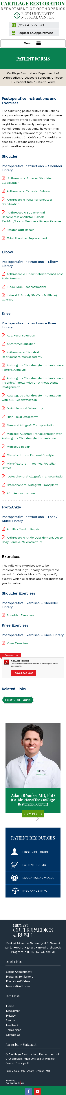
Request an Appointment (35, 33)
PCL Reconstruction (21, 493)
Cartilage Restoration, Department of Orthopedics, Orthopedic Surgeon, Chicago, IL (33, 77)
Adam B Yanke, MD (38, 1070)
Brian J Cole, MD (15, 1070)
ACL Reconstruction (21, 335)
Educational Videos (38, 877)
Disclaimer (13, 1010)
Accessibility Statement (21, 1044)
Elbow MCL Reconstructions (27, 287)
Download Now (24, 673)
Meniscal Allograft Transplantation (31, 425)
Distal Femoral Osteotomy (25, 408)
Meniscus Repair (18, 446)
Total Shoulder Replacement (27, 238)
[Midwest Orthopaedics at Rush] (33, 930)
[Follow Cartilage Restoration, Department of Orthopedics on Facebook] (28, 1091)
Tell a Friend (13, 1029)
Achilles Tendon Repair (23, 529)
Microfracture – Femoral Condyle (30, 455)
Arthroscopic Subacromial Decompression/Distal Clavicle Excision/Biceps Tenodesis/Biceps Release (31, 217)
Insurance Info (34, 890)
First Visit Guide (18, 700)
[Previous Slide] (30, 818)
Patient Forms (34, 865)
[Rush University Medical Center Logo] (33, 15)
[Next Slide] (37, 818)
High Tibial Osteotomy (22, 417)
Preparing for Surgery (19, 976)
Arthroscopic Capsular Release (28, 191)
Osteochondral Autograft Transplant (32, 485)
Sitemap (11, 1020)
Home (10, 1006)
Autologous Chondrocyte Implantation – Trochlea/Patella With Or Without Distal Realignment (33, 382)
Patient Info (24, 82)
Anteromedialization (21, 344)
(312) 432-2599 (31, 25)
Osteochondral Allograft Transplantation (35, 476)
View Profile (33, 813)
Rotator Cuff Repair (20, 230)
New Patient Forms (18, 986)
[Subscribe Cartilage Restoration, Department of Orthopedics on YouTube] (37, 1091)
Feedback (12, 1025)
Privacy (11, 1015)
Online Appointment (19, 971)
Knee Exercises (17, 643)
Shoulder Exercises (20, 615)
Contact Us (13, 1034)
